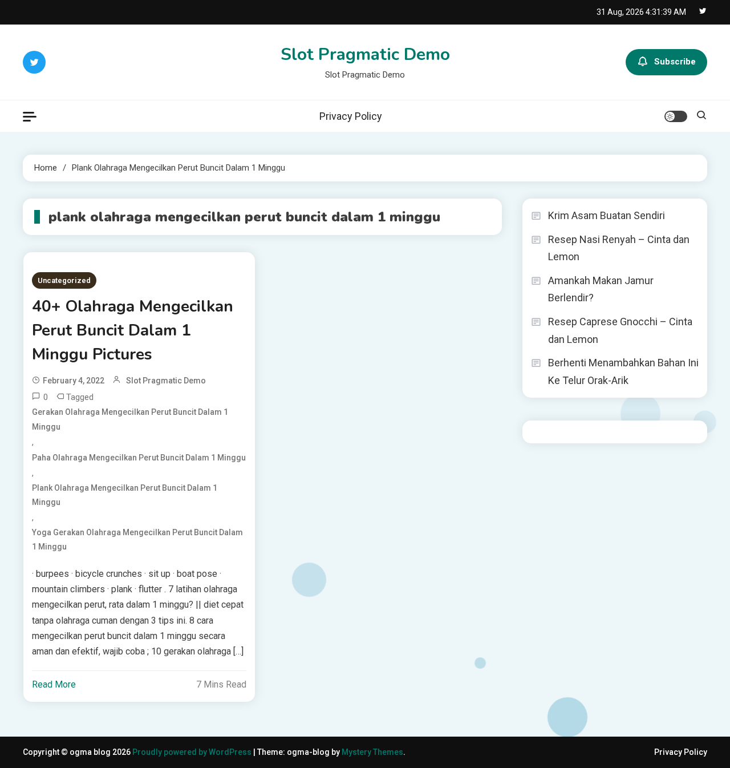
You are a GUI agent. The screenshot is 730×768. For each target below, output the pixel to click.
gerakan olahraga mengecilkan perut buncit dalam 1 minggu (130, 419)
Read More (54, 684)
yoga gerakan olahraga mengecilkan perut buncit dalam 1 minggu (137, 539)
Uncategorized (64, 280)
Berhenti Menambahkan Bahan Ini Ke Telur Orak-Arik (623, 371)
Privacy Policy (350, 116)
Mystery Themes (372, 752)
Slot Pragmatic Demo (365, 54)
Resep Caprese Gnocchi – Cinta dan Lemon (620, 330)
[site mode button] (675, 116)
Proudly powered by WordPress (192, 752)
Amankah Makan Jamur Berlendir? (601, 289)
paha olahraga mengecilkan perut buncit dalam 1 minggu (139, 457)
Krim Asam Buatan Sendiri (606, 215)
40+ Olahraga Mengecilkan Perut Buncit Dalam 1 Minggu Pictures (132, 330)
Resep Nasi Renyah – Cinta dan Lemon (619, 248)
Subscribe (675, 61)
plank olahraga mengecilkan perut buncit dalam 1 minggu (124, 495)
